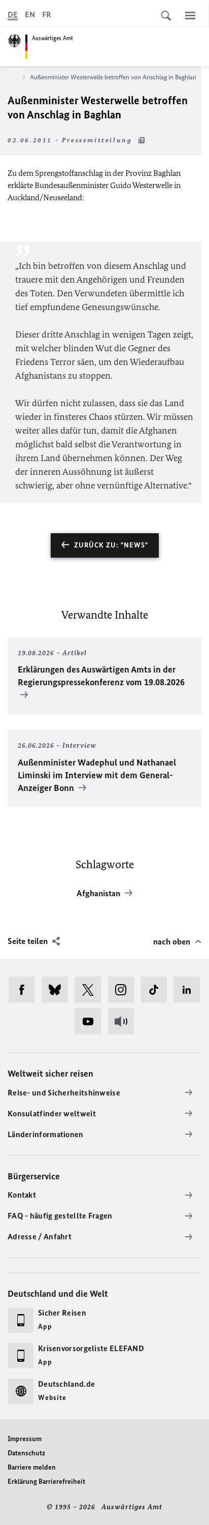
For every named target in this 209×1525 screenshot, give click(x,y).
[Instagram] (124, 990)
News (10, 77)
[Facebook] (25, 990)
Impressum (25, 1439)
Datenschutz (26, 1453)
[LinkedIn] (189, 990)
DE (13, 14)
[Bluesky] (58, 990)
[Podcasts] (124, 1021)
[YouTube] (91, 1021)
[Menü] (190, 15)
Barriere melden (32, 1467)
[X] (91, 990)
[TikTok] (157, 990)
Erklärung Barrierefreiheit (46, 1481)
